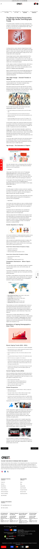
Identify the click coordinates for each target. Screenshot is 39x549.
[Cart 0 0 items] (34, 4)
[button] (38, 274)
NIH (8, 349)
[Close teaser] (36, 277)
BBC (26, 394)
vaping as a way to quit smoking (17, 68)
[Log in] (36, 4)
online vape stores (26, 70)
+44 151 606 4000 (22, 516)
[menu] (1, 3)
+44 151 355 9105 (13, 516)
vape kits (12, 379)
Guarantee (25, 12)
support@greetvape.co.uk (7, 505)
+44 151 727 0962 (32, 516)
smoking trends (9, 108)
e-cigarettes (17, 220)
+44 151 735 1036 (4, 516)
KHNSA (21, 544)
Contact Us (34, 12)
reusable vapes (9, 130)
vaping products (23, 317)
